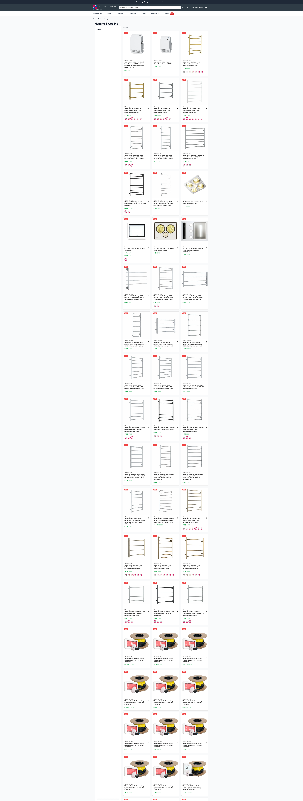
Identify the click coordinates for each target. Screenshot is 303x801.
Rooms (144, 13)
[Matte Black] (184, 72)
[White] (126, 259)
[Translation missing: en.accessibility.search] (182, 7)
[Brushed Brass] (190, 72)
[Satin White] (187, 72)
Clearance (120, 13)
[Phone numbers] (188, 7)
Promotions (133, 13)
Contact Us (155, 13)
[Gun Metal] (199, 72)
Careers (169, 13)
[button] (206, 7)
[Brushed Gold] (193, 72)
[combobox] (151, 7)
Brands (109, 13)
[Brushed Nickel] (196, 72)
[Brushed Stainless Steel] (202, 72)
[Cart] (209, 7)
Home (94, 19)
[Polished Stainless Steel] (129, 165)
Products (98, 13)
